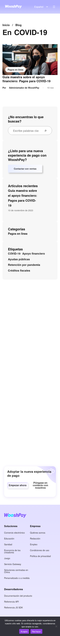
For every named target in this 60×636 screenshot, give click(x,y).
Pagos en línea (15, 69)
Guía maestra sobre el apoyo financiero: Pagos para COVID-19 (26, 79)
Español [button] (38, 6)
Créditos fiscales (19, 270)
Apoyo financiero (33, 253)
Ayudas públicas (19, 259)
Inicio (6, 25)
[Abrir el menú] (54, 7)
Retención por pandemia (24, 265)
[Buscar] (47, 130)
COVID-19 (14, 253)
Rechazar (36, 631)
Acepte (24, 631)
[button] (17, 485)
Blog (18, 25)
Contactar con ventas (25, 168)
